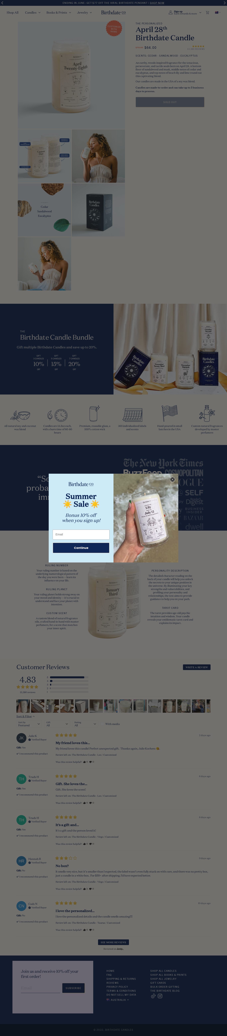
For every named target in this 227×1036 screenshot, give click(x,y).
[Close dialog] (172, 479)
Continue (81, 548)
